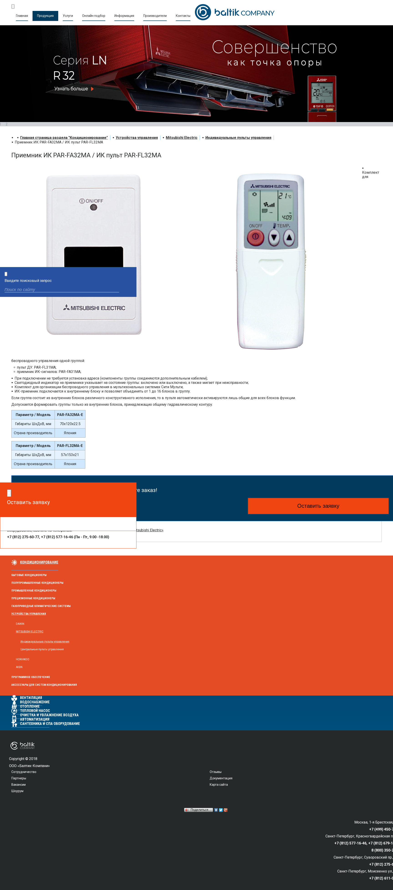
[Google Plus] (225, 810)
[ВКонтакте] (216, 810)
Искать (129, 290)
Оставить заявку (318, 506)
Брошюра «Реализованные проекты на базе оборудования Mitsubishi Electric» (97, 530)
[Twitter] (221, 810)
